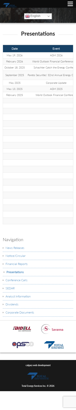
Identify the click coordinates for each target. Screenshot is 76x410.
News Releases (15, 247)
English (35, 16)
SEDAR (10, 288)
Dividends (12, 304)
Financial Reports (17, 264)
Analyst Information (18, 296)
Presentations (15, 272)
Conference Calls (16, 280)
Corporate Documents (20, 312)
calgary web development (38, 365)
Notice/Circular (16, 255)
